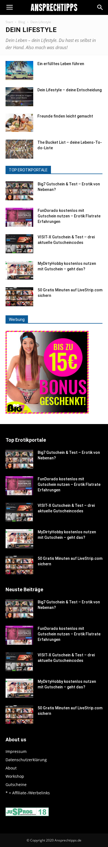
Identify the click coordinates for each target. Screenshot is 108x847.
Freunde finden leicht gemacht (65, 116)
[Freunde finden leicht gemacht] (19, 122)
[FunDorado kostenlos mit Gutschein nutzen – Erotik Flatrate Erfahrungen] (19, 217)
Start (9, 22)
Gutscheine (16, 784)
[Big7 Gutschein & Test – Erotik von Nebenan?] (19, 190)
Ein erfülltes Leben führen (60, 64)
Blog (21, 22)
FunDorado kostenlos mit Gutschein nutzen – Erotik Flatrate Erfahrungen (69, 216)
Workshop (15, 776)
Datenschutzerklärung (26, 759)
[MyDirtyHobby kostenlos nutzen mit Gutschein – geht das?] (19, 270)
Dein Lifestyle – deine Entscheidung (69, 90)
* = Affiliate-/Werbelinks (28, 792)
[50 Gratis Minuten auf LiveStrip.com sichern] (19, 296)
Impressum (16, 751)
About (11, 768)
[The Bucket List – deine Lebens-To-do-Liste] (19, 149)
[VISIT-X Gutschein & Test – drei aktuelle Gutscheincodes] (19, 243)
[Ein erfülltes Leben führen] (19, 70)
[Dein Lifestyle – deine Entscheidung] (19, 96)
